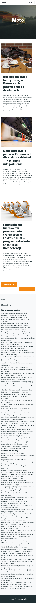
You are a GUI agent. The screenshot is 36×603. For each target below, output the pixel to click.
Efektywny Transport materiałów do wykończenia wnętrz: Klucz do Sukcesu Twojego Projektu (17, 455)
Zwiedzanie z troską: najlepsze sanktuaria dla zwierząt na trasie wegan (16, 515)
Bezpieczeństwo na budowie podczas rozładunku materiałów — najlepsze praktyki (17, 523)
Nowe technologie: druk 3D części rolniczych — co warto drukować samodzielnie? (17, 410)
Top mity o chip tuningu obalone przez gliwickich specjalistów (17, 405)
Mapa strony (6, 305)
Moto (3, 2)
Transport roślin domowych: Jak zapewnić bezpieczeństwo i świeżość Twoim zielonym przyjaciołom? (15, 493)
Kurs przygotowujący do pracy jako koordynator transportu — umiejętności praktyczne (17, 422)
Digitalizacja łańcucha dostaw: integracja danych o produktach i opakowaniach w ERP (17, 374)
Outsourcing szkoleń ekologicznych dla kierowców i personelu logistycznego (14, 314)
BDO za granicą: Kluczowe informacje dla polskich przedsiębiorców (15, 527)
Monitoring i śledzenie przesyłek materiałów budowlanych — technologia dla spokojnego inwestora (16, 396)
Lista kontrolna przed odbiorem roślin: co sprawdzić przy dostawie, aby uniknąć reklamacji (17, 471)
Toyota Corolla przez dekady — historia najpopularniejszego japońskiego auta (14, 447)
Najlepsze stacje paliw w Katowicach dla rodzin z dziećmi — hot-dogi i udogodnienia (17, 347)
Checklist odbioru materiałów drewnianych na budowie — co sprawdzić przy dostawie (16, 391)
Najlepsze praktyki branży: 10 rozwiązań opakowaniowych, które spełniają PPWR (14, 324)
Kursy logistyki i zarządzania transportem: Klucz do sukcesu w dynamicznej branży (17, 418)
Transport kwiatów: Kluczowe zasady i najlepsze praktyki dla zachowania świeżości (17, 475)
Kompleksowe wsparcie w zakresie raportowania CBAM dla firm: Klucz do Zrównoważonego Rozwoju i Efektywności (17, 537)
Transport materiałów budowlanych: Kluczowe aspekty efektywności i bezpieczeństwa (17, 519)
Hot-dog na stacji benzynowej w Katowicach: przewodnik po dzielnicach (16, 343)
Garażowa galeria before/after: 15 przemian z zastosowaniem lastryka (16, 506)
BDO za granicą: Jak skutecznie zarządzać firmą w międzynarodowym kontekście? (18, 531)
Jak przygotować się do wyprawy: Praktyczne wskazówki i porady (16, 562)
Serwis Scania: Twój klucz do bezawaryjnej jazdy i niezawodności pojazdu (17, 571)
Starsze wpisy (26, 289)
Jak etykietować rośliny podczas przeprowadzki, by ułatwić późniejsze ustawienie (17, 498)
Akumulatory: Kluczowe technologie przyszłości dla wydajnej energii (17, 575)
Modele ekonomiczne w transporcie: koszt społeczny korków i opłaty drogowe (15, 439)
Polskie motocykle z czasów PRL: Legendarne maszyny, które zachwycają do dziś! (16, 587)
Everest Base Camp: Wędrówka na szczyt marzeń (18, 559)
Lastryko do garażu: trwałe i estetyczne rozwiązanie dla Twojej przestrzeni (14, 502)
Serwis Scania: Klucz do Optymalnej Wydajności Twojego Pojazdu (17, 567)
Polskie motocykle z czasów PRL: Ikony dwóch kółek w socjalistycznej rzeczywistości (16, 583)
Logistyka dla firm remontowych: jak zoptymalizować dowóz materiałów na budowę (17, 461)
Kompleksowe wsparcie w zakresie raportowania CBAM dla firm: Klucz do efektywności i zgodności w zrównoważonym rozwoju (17, 543)
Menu (30, 2)
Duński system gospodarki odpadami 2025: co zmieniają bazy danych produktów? (16, 378)
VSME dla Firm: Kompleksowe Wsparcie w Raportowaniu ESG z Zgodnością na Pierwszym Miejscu (17, 555)
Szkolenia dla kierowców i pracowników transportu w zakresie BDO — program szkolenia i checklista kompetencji (17, 352)
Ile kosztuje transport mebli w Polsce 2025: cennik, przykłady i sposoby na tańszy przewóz (17, 430)
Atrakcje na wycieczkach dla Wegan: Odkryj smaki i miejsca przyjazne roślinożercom (18, 511)
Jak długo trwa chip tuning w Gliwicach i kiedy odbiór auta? (16, 401)
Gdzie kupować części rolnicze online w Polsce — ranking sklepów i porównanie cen (17, 414)
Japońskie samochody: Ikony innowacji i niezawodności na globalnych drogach (14, 443)
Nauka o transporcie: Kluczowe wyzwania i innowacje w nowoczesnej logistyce (15, 435)
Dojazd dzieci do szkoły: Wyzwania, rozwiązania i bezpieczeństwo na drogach (17, 483)
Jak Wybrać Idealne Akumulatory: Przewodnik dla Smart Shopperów (17, 579)
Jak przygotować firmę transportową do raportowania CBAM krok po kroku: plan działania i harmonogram (18, 338)
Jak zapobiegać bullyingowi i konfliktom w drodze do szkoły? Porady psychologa (17, 488)
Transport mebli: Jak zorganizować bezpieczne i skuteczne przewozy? (17, 426)
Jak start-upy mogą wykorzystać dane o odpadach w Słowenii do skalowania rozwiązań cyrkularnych (17, 363)
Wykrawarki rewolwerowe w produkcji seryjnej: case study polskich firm (17, 383)
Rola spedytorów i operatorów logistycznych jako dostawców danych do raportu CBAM (18, 333)
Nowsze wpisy (9, 284)
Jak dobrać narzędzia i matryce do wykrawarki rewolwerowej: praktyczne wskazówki (16, 387)
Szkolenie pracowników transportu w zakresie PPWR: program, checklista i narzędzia (16, 329)
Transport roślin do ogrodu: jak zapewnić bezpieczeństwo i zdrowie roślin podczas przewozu (15, 466)
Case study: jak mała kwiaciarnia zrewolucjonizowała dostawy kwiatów (14, 479)
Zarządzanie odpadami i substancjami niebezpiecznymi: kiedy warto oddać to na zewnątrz (15, 319)
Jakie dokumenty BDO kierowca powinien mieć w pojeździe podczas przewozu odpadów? (17, 358)
